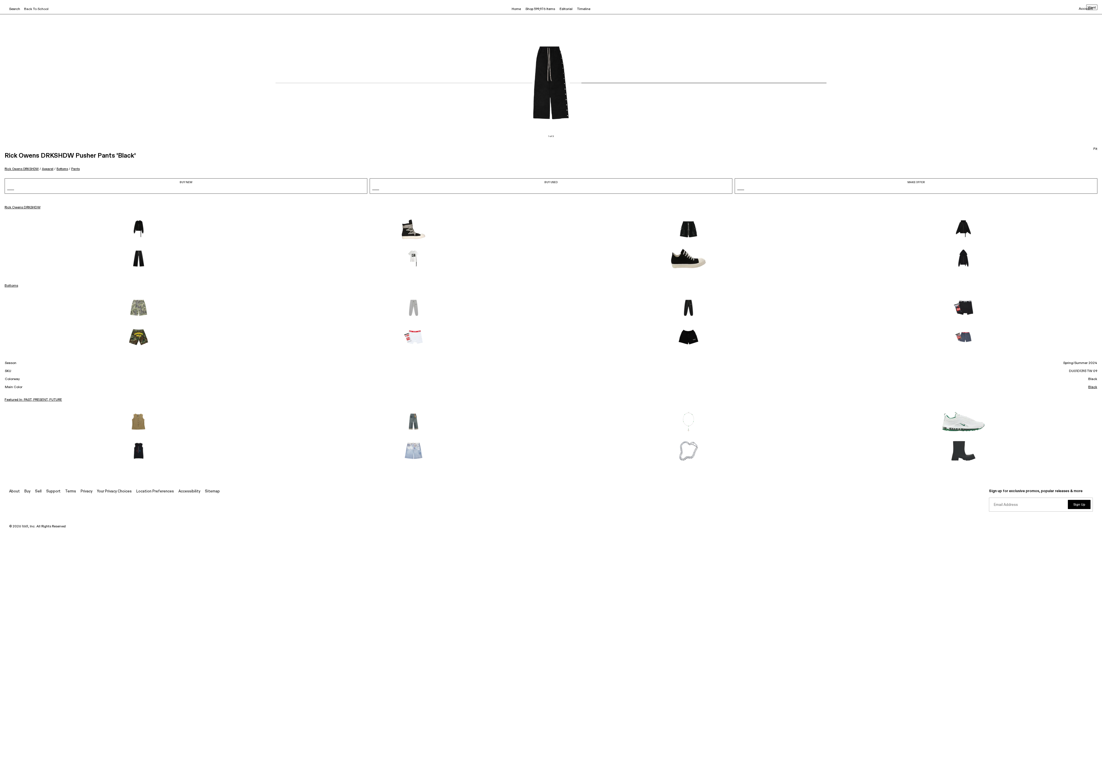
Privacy (86, 491)
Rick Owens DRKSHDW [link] (22, 207)
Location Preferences (155, 491)
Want (1092, 7)
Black (1092, 387)
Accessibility (189, 491)
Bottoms (62, 169)
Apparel (47, 169)
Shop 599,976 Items (540, 9)
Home (516, 9)
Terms (70, 491)
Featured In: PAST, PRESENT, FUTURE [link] (33, 400)
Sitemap (212, 491)
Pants (75, 169)
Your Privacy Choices (114, 491)
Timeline (583, 9)
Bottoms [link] (11, 285)
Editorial (566, 9)
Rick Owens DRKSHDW (22, 169)
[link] (139, 229)
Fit (1095, 149)
